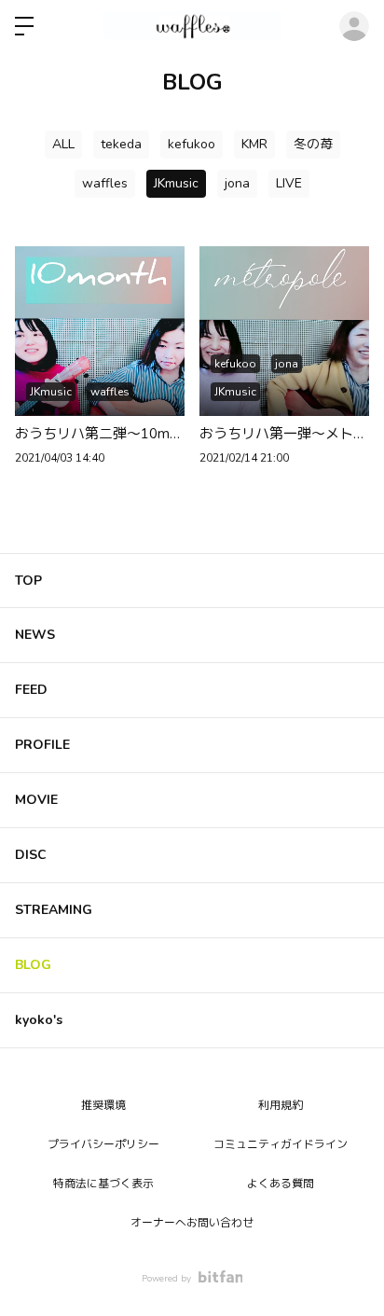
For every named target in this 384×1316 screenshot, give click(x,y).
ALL (63, 144)
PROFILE (42, 745)
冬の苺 (313, 144)
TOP (28, 580)
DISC (31, 855)
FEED (31, 690)
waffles (105, 183)
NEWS (35, 635)
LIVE (289, 183)
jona (237, 183)
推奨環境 (103, 1105)
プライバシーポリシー (103, 1144)
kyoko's (38, 1020)
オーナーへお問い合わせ (192, 1222)
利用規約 (280, 1105)
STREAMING (53, 910)
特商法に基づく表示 (103, 1183)
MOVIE (36, 800)
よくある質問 (280, 1183)
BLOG (33, 965)
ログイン (354, 26)
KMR (254, 144)
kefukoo (191, 144)
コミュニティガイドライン (280, 1144)
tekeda (121, 144)
